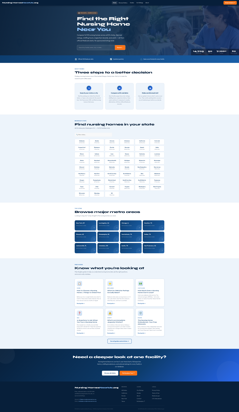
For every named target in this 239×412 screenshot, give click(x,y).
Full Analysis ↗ (141, 401)
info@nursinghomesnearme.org (87, 399)
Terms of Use (155, 393)
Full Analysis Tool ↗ (128, 373)
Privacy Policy (156, 390)
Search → (120, 47)
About (147, 2)
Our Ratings (139, 2)
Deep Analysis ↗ (230, 2)
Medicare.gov (156, 396)
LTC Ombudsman (157, 398)
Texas (123, 401)
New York (124, 398)
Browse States (123, 3)
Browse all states (110, 373)
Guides (132, 2)
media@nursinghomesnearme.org (87, 401)
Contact (139, 398)
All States (124, 390)
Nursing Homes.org (20, 3)
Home (114, 2)
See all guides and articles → (119, 341)
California (124, 393)
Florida (123, 396)
